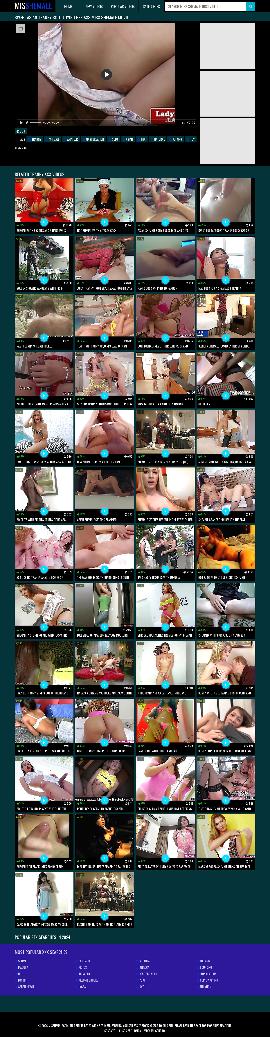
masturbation (94, 139)
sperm (21, 961)
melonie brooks (88, 980)
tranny (36, 139)
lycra (82, 986)
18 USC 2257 (124, 1031)
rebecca (144, 967)
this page (195, 1025)
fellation (205, 986)
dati (142, 986)
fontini (22, 980)
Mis (33, 5)
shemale (53, 139)
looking (204, 961)
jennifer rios (207, 974)
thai (143, 139)
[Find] (250, 6)
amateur (72, 139)
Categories (151, 6)
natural (159, 139)
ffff (20, 974)
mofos (82, 967)
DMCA (137, 1031)
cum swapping (208, 980)
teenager (84, 974)
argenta (144, 961)
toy (192, 139)
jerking (177, 139)
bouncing (205, 967)
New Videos (94, 6)
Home (68, 6)
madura (22, 967)
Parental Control (154, 1031)
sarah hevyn (25, 986)
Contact (109, 1031)
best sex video (148, 974)
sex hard (84, 961)
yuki (142, 980)
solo (114, 139)
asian (129, 139)
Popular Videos (123, 6)
